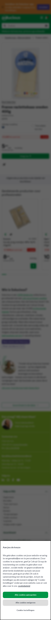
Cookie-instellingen (25, 610)
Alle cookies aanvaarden (25, 595)
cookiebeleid (24, 586)
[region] (25, 580)
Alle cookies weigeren (25, 602)
